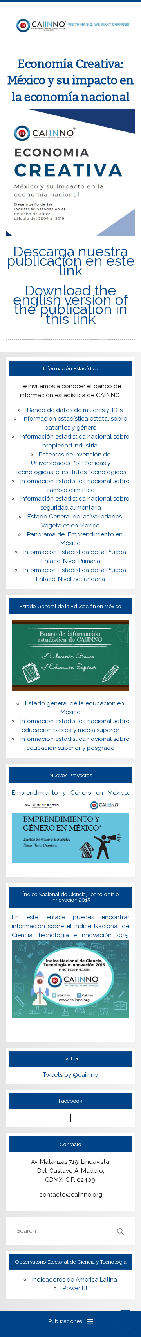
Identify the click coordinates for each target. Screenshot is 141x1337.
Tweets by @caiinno (70, 1074)
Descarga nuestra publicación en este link (71, 261)
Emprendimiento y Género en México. (70, 792)
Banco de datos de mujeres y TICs (75, 410)
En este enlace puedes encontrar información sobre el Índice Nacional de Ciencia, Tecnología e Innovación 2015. (70, 926)
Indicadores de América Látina (74, 1279)
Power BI (75, 1288)
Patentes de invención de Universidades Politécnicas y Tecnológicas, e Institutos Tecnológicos (70, 463)
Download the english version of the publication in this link (70, 304)
